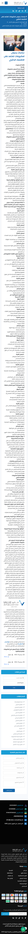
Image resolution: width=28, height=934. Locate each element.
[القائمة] (6, 3)
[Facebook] (25, 10)
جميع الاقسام (20, 683)
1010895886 (12, 809)
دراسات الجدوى (23, 878)
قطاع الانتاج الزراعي (18, 734)
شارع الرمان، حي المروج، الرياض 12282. (13, 824)
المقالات (25, 24)
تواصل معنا (10, 878)
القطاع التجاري (19, 705)
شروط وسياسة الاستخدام (23, 885)
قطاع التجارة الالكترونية (17, 736)
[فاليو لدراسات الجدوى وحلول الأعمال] (20, 3)
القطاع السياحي (19, 718)
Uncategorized (19, 702)
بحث (14, 688)
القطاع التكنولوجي (18, 710)
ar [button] (2, 3)
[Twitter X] (22, 10)
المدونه (21, 728)
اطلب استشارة (21, 8)
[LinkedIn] (13, 10)
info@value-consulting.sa (14, 820)
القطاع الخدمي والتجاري (17, 715)
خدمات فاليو (24, 873)
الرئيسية (11, 870)
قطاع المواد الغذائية (18, 742)
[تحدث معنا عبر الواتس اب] (23, 929)
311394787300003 (11, 813)
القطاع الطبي (19, 723)
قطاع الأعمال (19, 731)
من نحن (25, 870)
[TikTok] (19, 10)
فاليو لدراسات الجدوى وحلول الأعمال (17, 22)
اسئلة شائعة (10, 873)
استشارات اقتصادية (22, 881)
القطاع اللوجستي (18, 726)
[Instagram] (16, 10)
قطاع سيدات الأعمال (18, 744)
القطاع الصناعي (19, 720)
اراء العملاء (10, 876)
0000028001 (13, 805)
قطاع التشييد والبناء (18, 739)
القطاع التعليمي (19, 707)
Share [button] (5, 657)
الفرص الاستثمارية (22, 876)
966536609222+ (18, 816)
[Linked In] (13, 918)
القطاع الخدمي (19, 713)
